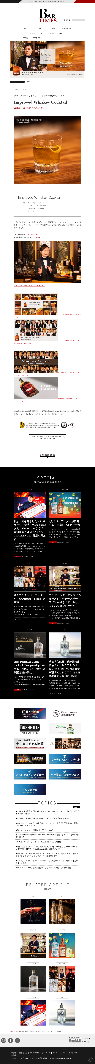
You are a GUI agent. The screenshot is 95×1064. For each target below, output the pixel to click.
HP (28, 234)
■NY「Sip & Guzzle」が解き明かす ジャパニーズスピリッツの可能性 (43, 868)
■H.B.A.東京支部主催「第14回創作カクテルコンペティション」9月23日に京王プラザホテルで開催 (47, 812)
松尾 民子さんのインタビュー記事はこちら (29, 286)
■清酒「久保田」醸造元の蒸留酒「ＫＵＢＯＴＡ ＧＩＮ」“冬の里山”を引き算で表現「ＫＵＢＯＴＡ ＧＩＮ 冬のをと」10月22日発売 (47, 855)
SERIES (25, 38)
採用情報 (14, 1055)
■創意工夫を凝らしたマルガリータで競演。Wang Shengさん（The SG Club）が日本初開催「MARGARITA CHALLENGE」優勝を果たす (47, 848)
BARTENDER (66, 28)
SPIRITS (54, 28)
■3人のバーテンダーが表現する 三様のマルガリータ (37, 830)
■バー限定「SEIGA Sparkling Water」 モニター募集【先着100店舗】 (43, 818)
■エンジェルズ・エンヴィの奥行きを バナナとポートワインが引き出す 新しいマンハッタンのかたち (47, 824)
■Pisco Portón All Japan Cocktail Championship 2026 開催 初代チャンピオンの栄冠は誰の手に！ (47, 836)
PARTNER (36, 38)
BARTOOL (62, 33)
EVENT (51, 33)
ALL (25, 28)
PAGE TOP (90, 1059)
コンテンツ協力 (35, 1053)
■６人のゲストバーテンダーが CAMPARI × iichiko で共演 (39, 842)
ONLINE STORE (89, 1039)
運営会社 (14, 1053)
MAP (39, 237)
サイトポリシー (74, 1053)
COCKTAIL (43, 28)
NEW (42, 33)
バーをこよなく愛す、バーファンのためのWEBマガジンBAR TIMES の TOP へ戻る (48, 437)
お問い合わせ (23, 1053)
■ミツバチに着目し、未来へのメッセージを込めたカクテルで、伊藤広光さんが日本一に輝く (47, 862)
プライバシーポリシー (60, 1053)
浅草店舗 (86, 1042)
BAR (33, 28)
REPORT (33, 33)
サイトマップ (46, 1053)
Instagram (34, 234)
